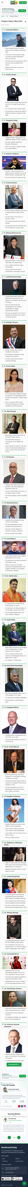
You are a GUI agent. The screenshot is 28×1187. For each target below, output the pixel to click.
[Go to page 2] (9, 1137)
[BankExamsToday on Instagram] (25, 1106)
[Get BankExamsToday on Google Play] (17, 1178)
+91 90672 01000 (9, 1172)
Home (2, 16)
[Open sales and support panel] (24, 1183)
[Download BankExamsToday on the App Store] (6, 1178)
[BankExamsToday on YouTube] (19, 1106)
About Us (18, 1158)
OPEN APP (23, 2)
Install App (23, 10)
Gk (7, 16)
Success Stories (19, 1161)
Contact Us (5, 1161)
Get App (23, 1076)
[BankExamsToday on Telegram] (22, 1106)
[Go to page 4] (18, 1137)
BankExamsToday (9, 1147)
